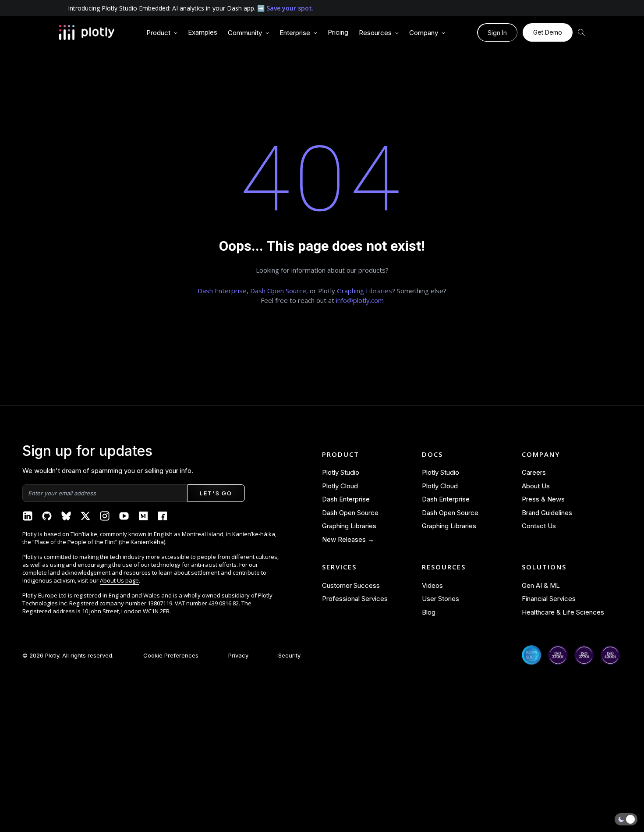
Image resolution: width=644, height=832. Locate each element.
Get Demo (547, 32)
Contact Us (539, 526)
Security (289, 655)
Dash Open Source (278, 290)
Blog (428, 612)
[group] (161, 33)
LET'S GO (216, 493)
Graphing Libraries (364, 290)
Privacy (238, 655)
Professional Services (355, 598)
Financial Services (549, 598)
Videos (432, 585)
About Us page (119, 580)
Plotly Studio (340, 472)
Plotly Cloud (340, 486)
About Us (536, 486)
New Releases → (348, 539)
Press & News (543, 499)
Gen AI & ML (541, 585)
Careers (534, 472)
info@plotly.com (360, 300)
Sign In (497, 32)
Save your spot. (290, 8)
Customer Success (351, 585)
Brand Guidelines (547, 512)
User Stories (440, 598)
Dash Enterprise (222, 290)
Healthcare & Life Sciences (563, 612)
